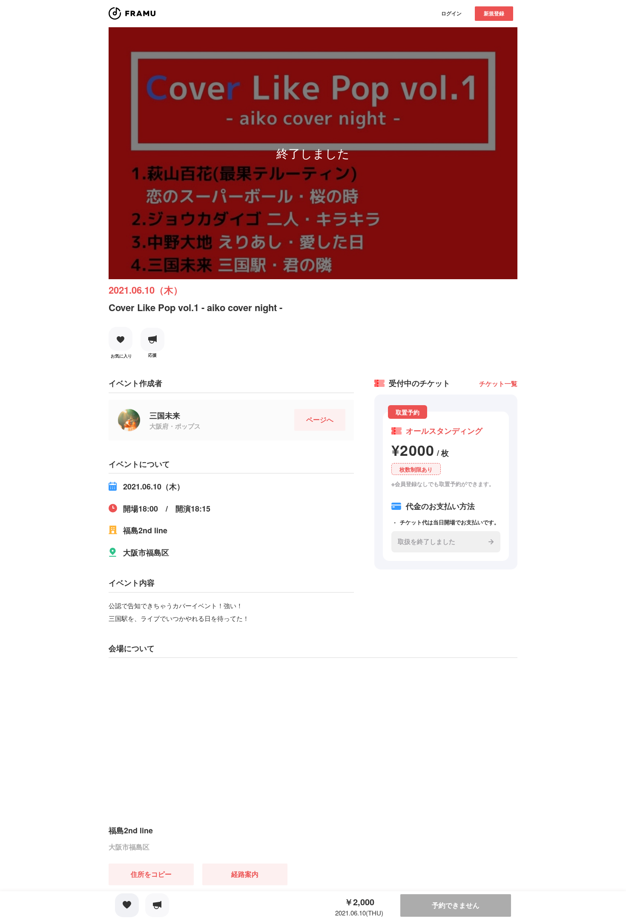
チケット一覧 (498, 383)
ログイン (451, 13)
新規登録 (494, 13)
